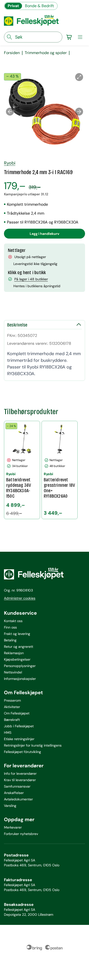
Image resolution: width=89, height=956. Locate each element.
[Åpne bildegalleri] (79, 77)
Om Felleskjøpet (16, 713)
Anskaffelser (14, 793)
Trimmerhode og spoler (46, 52)
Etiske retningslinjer (19, 739)
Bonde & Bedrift (39, 5)
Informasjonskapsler (20, 678)
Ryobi (9, 163)
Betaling (10, 640)
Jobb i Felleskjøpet (19, 726)
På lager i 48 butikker (31, 279)
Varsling (10, 805)
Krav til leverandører (20, 780)
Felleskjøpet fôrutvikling (22, 752)
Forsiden (12, 52)
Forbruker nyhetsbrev (21, 834)
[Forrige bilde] (10, 111)
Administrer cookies (19, 598)
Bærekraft (12, 719)
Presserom (12, 700)
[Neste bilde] (79, 111)
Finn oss (10, 627)
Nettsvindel (13, 672)
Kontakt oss (13, 621)
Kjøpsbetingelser (17, 659)
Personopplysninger (20, 666)
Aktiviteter (12, 707)
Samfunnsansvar (17, 786)
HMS (7, 732)
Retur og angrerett (18, 646)
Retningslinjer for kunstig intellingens (33, 745)
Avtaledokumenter (18, 799)
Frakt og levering (17, 633)
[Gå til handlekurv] (69, 37)
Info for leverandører (20, 773)
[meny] (80, 37)
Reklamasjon (14, 653)
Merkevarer (13, 827)
